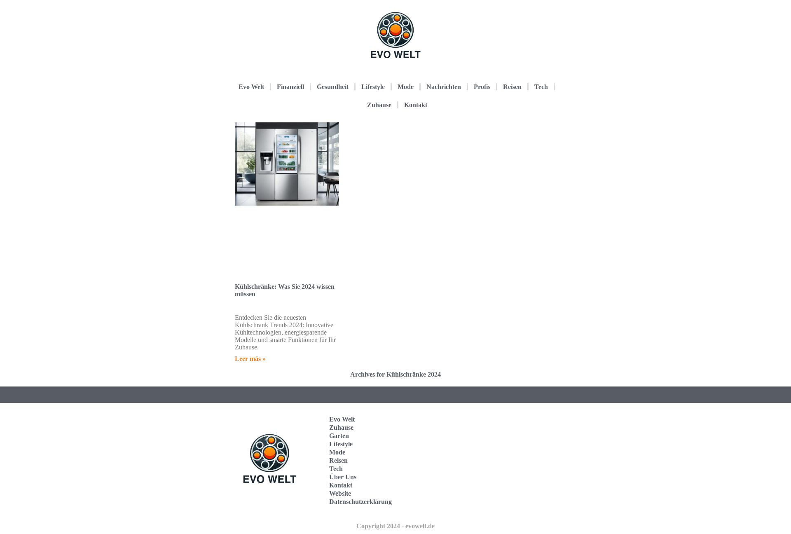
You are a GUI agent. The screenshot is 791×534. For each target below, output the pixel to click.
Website (340, 493)
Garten (339, 435)
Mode (406, 86)
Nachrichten (443, 86)
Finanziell (290, 86)
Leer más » (250, 358)
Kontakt (415, 104)
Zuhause (379, 104)
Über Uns (342, 476)
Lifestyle (373, 86)
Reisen (512, 86)
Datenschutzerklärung (360, 501)
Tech (541, 86)
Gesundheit (333, 86)
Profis (482, 86)
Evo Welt (251, 86)
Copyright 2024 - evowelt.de (395, 525)
